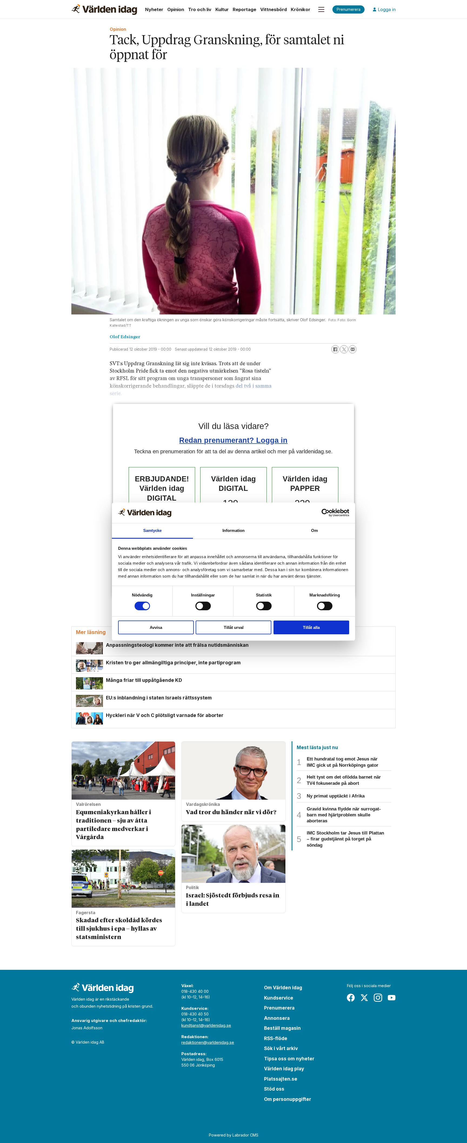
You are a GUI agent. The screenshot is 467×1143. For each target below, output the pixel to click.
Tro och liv (199, 9)
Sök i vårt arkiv (281, 1048)
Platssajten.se (280, 1079)
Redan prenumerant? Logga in (233, 440)
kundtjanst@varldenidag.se (206, 1025)
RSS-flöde (275, 1038)
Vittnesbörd (273, 9)
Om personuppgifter (287, 1099)
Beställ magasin (282, 1028)
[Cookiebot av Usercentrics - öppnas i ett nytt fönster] (325, 513)
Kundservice (278, 998)
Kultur (222, 9)
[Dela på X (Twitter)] (344, 349)
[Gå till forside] (104, 9)
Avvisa (156, 627)
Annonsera (277, 1018)
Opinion (175, 9)
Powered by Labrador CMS (233, 1135)
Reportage (244, 9)
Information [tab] (233, 530)
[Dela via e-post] (353, 349)
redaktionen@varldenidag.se (207, 1042)
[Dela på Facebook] (335, 349)
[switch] (203, 606)
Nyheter (154, 9)
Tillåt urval (233, 627)
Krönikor (300, 9)
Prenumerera (279, 1008)
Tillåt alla (311, 627)
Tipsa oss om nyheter (289, 1058)
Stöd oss (274, 1089)
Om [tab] (314, 530)
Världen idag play (284, 1068)
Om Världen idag (283, 987)
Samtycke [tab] (152, 530)
